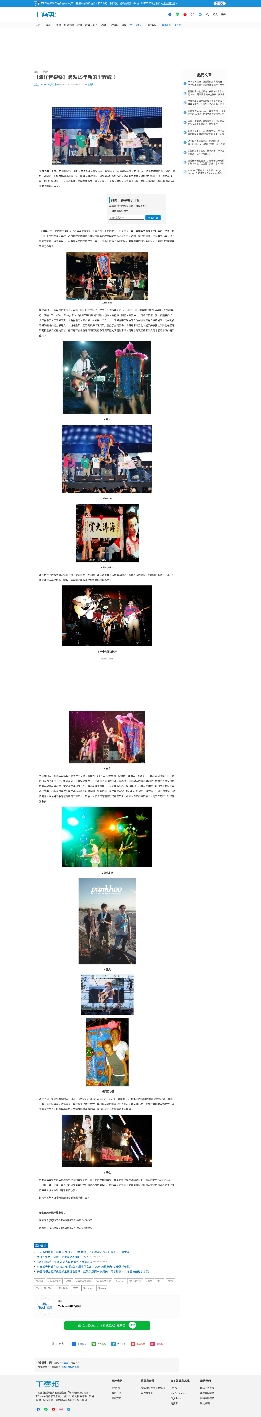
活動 (103, 25)
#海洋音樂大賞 (103, 1281)
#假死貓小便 (135, 1281)
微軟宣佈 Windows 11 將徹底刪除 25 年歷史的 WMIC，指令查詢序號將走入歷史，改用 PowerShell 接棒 (207, 114)
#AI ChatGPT (136, 25)
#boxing (102, 1288)
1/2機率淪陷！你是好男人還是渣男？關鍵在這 (64, 1261)
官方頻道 (121, 1344)
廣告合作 (116, 1393)
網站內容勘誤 (207, 1388)
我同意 (219, 3)
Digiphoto (176, 1398)
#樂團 (68, 1281)
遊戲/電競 (69, 25)
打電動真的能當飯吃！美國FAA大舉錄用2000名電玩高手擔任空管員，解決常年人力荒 (206, 94)
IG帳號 (159, 1344)
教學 (87, 25)
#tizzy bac (88, 1288)
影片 (95, 25)
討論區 (115, 25)
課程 (124, 25)
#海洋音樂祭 (54, 1281)
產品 (48, 25)
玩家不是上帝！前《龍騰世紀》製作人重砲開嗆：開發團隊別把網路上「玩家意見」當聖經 (206, 134)
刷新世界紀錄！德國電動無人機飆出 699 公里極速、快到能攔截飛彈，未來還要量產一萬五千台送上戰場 (206, 84)
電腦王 (174, 1403)
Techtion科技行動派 (49, 84)
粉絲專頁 (82, 1344)
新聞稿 (45, 72)
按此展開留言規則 (70, 1367)
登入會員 (63, 1363)
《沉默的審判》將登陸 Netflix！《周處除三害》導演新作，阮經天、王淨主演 (83, 1252)
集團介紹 (116, 1388)
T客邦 (174, 1388)
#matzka (120, 1281)
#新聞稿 (39, 1281)
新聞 (37, 25)
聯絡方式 (116, 1398)
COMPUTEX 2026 (172, 25)
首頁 (36, 72)
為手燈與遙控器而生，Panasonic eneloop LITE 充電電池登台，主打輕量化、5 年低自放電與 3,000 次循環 (206, 144)
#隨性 (149, 1281)
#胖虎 (170, 1281)
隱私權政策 (169, 3)
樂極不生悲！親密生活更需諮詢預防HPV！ (63, 1257)
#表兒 (75, 1288)
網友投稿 (205, 1403)
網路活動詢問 (207, 1398)
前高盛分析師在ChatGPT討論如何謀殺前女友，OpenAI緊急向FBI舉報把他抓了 (84, 1266)
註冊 (223, 14)
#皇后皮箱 (62, 1288)
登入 (215, 14)
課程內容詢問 (207, 1393)
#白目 (160, 1281)
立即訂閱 (153, 218)
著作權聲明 (147, 1393)
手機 (58, 25)
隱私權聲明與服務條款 (153, 1388)
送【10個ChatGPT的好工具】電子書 (102, 1325)
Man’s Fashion (178, 1393)
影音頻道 (141, 1344)
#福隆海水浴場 (83, 1281)
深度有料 (151, 25)
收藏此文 (92, 84)
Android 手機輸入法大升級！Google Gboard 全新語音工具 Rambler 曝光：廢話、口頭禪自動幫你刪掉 (206, 173)
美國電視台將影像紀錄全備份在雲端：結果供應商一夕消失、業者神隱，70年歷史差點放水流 (93, 1271)
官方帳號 (102, 1344)
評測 (79, 25)
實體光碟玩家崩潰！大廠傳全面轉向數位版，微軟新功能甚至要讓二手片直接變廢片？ (206, 163)
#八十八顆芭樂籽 (44, 1288)
